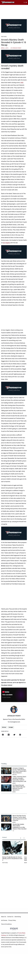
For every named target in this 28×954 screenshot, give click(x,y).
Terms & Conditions (6, 924)
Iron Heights (6, 243)
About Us (3, 916)
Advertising (18, 916)
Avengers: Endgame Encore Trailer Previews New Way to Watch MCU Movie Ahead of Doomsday (19, 770)
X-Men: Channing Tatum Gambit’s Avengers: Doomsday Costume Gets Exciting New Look (19, 779)
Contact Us (10, 916)
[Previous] (20, 838)
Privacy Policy (12, 920)
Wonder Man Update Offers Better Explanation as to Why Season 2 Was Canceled (19, 826)
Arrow (4, 727)
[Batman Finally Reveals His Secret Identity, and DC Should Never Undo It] (12, 848)
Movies (15, 774)
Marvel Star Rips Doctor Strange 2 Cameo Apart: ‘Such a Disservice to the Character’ (20, 818)
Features (4, 36)
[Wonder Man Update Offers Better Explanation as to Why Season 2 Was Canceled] (6, 826)
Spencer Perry (16, 48)
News (14, 783)
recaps (11, 727)
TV (13, 830)
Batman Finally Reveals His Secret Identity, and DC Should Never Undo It (12, 858)
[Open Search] (24, 2)
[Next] (24, 838)
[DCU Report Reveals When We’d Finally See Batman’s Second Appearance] (6, 787)
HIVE (21, 82)
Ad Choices (4, 920)
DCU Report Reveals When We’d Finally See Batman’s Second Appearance (19, 787)
